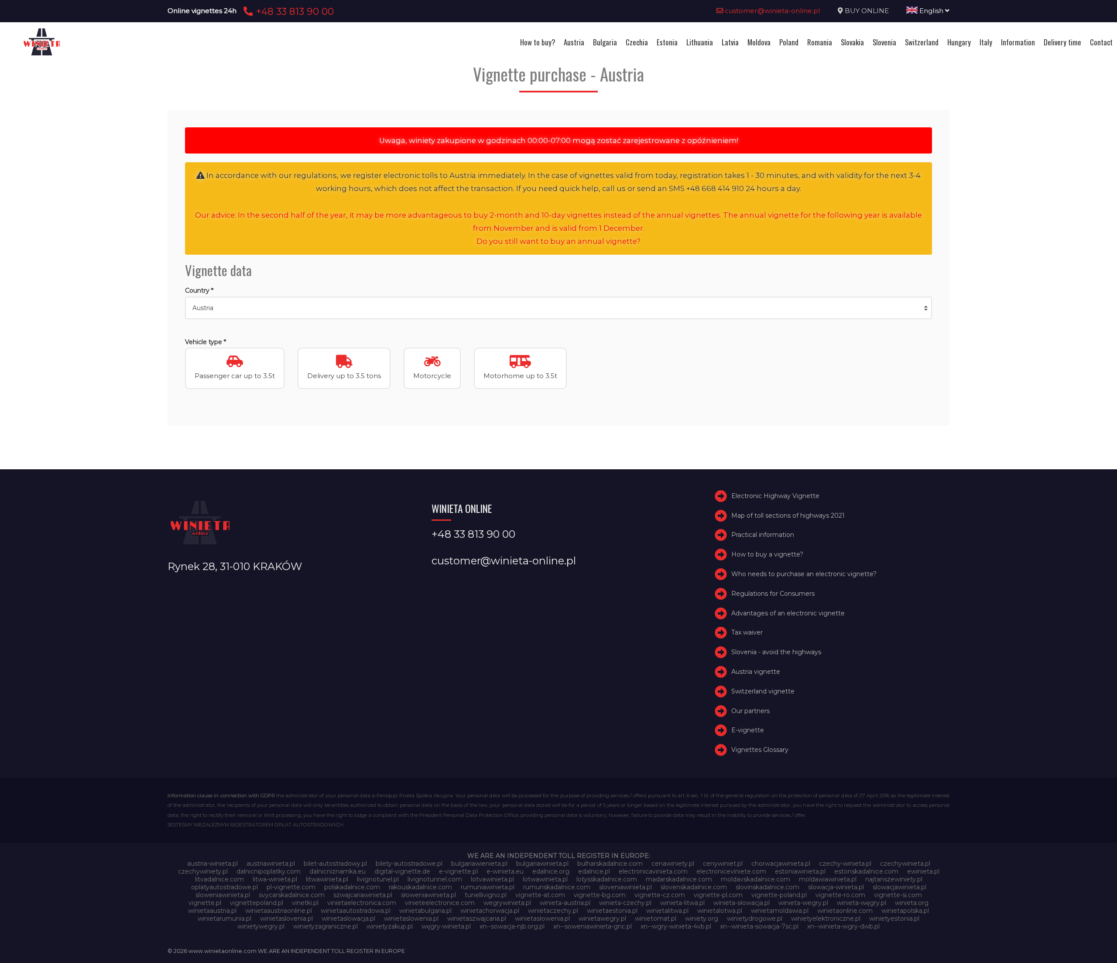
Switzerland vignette (763, 691)
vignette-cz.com (659, 895)
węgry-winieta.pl (446, 926)
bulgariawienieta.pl (479, 863)
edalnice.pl (594, 871)
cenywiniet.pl (723, 863)
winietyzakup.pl (390, 926)
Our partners (750, 711)
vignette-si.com (898, 895)
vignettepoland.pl (256, 903)
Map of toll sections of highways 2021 (788, 515)
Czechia (637, 42)
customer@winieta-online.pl (771, 11)
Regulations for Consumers (773, 594)
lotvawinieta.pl (492, 879)
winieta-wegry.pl (803, 903)
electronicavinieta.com (653, 871)
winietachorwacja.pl (489, 911)
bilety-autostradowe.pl (409, 863)
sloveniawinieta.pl (625, 887)
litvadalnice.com (219, 879)
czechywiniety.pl (203, 871)
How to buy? (537, 42)
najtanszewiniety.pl (893, 879)
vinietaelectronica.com (361, 903)
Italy (986, 42)
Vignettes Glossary (759, 750)
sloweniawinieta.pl (222, 895)
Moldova (759, 42)
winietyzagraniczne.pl (325, 926)
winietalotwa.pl (719, 911)
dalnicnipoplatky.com (268, 871)
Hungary (959, 42)
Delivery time (1062, 42)
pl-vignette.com (291, 887)
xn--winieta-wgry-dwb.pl (843, 926)
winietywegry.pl (260, 926)
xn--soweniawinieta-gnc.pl (592, 926)
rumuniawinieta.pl (487, 887)
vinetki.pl (305, 903)
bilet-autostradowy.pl (335, 863)
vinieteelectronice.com (440, 903)
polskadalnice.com (352, 887)
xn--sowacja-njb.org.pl (512, 926)
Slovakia (852, 42)
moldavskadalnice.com (755, 879)
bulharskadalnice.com (610, 863)
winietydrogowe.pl (754, 918)
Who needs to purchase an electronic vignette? (804, 574)
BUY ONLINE (867, 11)
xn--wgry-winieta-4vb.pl (676, 926)
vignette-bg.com (600, 895)
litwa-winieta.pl (275, 879)
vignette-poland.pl (779, 895)
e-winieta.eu (505, 871)
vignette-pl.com (718, 895)
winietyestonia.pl (894, 918)
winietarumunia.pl (224, 918)
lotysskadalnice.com (606, 879)
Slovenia (884, 42)
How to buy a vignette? (767, 554)
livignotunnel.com (435, 879)
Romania (819, 42)
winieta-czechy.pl (625, 903)
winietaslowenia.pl (411, 918)
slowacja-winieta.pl (836, 887)
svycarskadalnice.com (292, 895)
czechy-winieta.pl (845, 863)
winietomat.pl (655, 918)
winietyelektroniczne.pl (825, 918)
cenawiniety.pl (672, 863)
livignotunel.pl (378, 879)
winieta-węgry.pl (861, 903)
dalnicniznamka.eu (337, 871)
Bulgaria (605, 42)
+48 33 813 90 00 (293, 11)
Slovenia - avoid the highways (776, 652)
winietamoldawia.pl (780, 911)
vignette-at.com (540, 895)
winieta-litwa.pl (682, 903)
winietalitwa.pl (667, 911)
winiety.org (701, 918)
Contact (1101, 42)
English (931, 11)
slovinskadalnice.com (767, 887)
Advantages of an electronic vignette (788, 613)
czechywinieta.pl (905, 863)
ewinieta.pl (923, 871)
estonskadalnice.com (866, 871)
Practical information (762, 535)
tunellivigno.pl (486, 895)
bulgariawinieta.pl (542, 863)
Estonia (667, 42)
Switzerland (922, 42)
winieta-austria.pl (565, 903)
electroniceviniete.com (731, 871)
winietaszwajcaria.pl (476, 918)
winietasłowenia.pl (542, 918)
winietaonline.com (845, 911)
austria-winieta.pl (212, 863)
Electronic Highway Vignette (775, 496)
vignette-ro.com (840, 895)
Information (1018, 42)
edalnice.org (550, 871)
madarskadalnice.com (679, 879)
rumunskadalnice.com (556, 887)
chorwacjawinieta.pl (780, 863)
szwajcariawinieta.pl (362, 895)
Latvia (730, 42)
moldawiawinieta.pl (828, 879)
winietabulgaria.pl (425, 911)
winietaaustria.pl (212, 911)
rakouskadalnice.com (420, 887)
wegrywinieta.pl (507, 903)
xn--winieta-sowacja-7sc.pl (759, 926)
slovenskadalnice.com (694, 887)
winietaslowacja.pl (348, 918)
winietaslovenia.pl (286, 918)
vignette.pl (204, 903)
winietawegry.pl (602, 918)
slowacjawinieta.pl (899, 887)
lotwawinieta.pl (545, 879)
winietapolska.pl (905, 911)
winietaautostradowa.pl (356, 911)
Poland (788, 42)
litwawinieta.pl (327, 879)
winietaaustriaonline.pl (278, 911)
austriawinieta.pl (271, 863)
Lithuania (699, 42)
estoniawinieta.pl (800, 871)
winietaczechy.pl (553, 911)
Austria (574, 42)
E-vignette (747, 730)
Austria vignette (755, 672)
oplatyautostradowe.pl (224, 887)
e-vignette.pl (458, 871)
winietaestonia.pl (612, 911)
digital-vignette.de (402, 871)
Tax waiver (747, 632)
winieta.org (912, 903)
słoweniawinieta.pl (428, 895)
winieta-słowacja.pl (741, 903)
